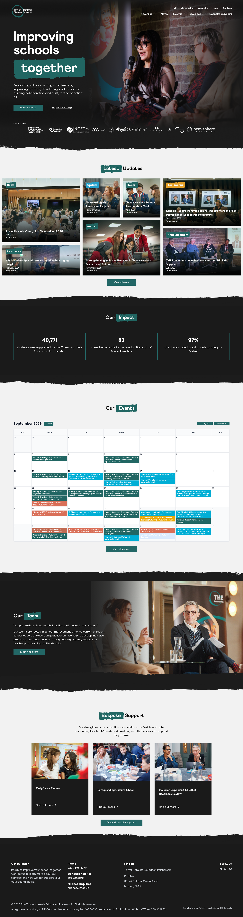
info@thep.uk (76, 878)
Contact (227, 8)
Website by (220, 908)
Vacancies (203, 8)
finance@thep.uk (78, 888)
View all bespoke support (121, 822)
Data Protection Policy (194, 908)
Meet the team (29, 652)
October (220, 423)
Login (215, 8)
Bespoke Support (220, 14)
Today (49, 423)
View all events (121, 549)
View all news (121, 282)
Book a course (28, 107)
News (164, 14)
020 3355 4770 (77, 867)
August (205, 423)
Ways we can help (62, 107)
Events (177, 14)
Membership (187, 8)
